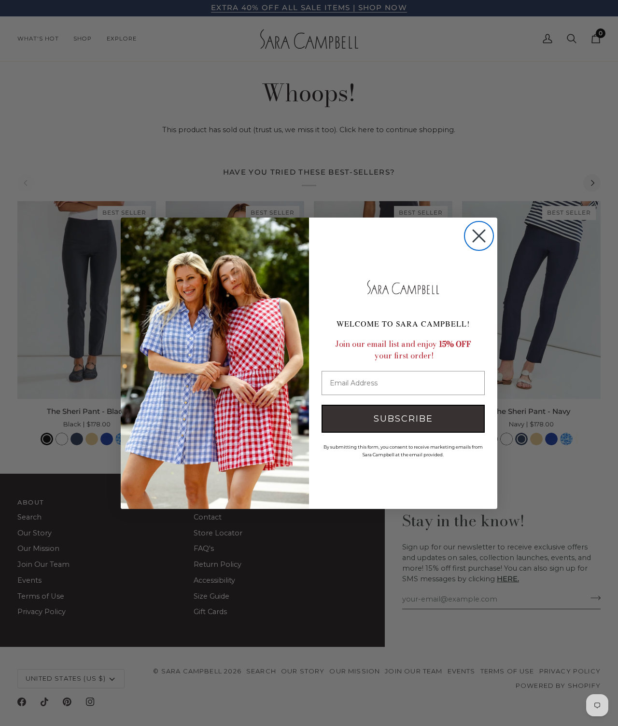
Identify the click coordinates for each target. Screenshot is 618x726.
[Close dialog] (478, 235)
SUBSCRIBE (403, 418)
